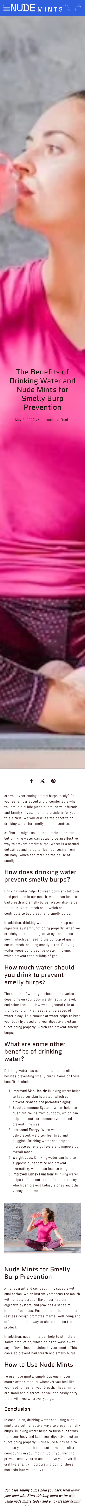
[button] (6, 7)
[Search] (66, 7)
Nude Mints (56, 1442)
